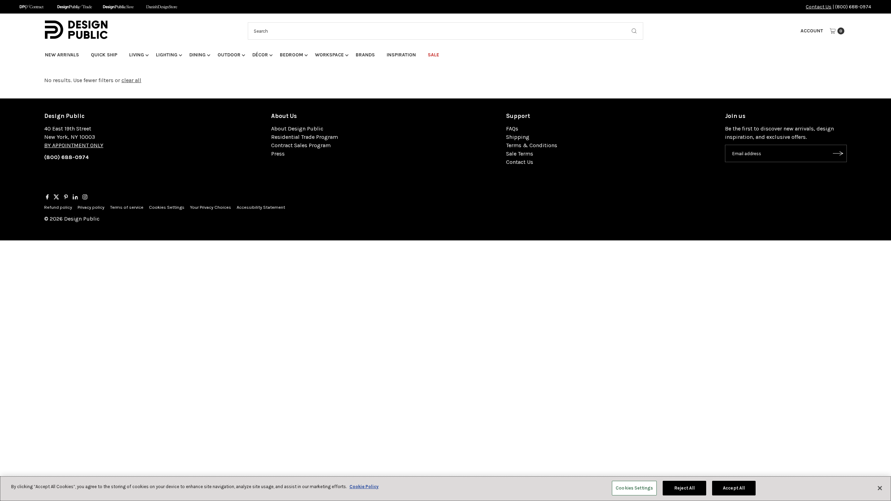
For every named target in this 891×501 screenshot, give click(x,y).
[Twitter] (56, 197)
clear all (131, 80)
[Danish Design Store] (161, 7)
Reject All (684, 488)
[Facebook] (47, 197)
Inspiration (401, 55)
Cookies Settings (166, 207)
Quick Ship (104, 55)
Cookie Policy (364, 486)
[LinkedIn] (75, 197)
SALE (433, 55)
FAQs (512, 128)
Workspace (329, 55)
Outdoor (229, 55)
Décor (260, 55)
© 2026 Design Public (72, 218)
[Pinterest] (66, 197)
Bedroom (291, 55)
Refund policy (58, 207)
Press (278, 153)
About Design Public (297, 128)
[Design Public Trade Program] (74, 7)
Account (812, 31)
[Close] (880, 488)
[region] (445, 488)
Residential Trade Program (304, 137)
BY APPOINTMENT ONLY (73, 145)
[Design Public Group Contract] (31, 7)
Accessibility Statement (261, 207)
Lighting (167, 55)
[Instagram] (84, 197)
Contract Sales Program (301, 145)
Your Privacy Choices (210, 207)
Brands (365, 55)
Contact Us (818, 7)
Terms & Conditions (531, 145)
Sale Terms (519, 153)
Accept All (734, 488)
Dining (197, 55)
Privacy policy (91, 207)
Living (136, 55)
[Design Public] (118, 7)
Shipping (517, 137)
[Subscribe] (838, 153)
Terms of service (126, 207)
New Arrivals (62, 55)
